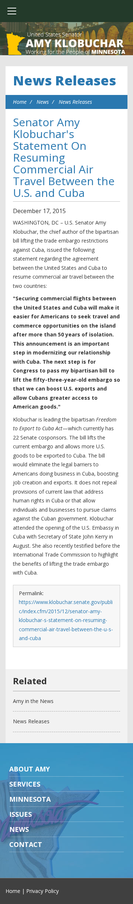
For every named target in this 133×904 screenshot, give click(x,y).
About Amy (29, 768)
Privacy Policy (42, 890)
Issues (20, 814)
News (43, 101)
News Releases (64, 80)
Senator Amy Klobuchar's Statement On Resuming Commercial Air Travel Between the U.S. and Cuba (64, 157)
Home (20, 101)
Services (24, 784)
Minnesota (30, 799)
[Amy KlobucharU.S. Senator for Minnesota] (66, 44)
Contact (25, 844)
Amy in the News (33, 701)
